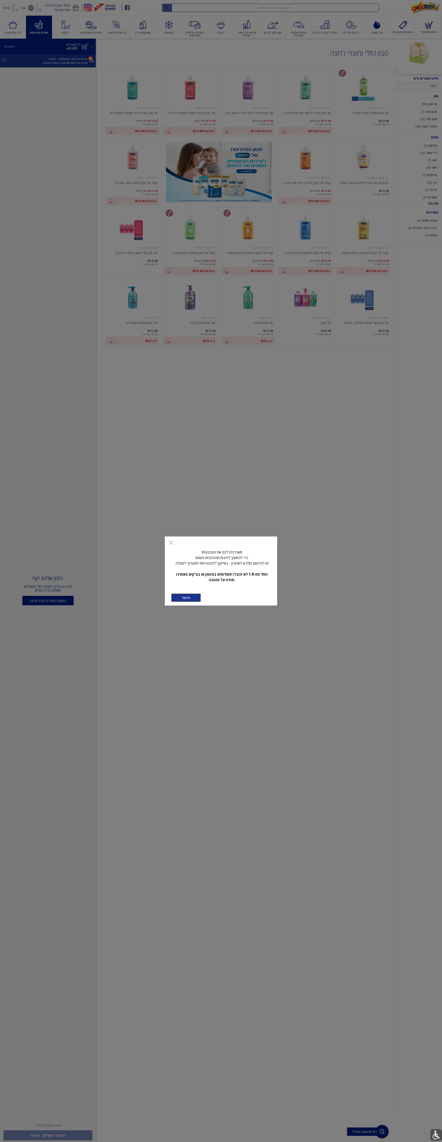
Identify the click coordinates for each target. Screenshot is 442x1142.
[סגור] (171, 543)
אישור (186, 597)
